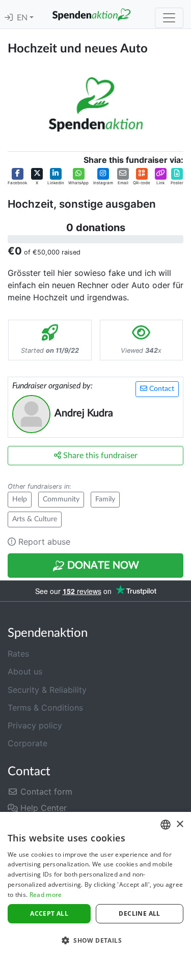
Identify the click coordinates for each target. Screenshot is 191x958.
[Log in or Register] (9, 18)
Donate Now (102, 565)
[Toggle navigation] (169, 18)
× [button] (179, 824)
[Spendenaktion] (91, 14)
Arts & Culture (34, 519)
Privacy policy (35, 725)
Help (19, 499)
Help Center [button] (42, 808)
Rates (18, 654)
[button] (17, 176)
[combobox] (165, 825)
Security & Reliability (47, 690)
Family (105, 499)
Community (61, 499)
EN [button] (23, 18)
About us (25, 671)
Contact (160, 388)
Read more (46, 894)
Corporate (27, 743)
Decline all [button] (139, 913)
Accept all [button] (49, 913)
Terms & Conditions (45, 707)
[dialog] (95, 885)
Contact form (45, 791)
